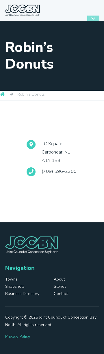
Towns (11, 279)
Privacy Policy (17, 336)
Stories (60, 286)
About (59, 279)
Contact (61, 293)
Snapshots (15, 286)
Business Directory (22, 293)
